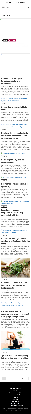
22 (22, 378)
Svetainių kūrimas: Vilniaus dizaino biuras (15, 410)
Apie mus (15, 391)
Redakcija (15, 397)
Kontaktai (15, 399)
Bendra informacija (15, 388)
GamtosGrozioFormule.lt (11, 408)
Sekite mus (15, 401)
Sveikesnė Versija (16, 395)
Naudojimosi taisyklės (15, 393)
